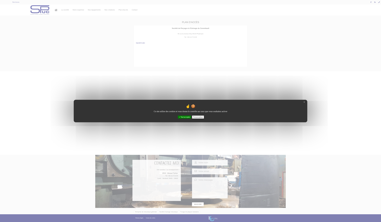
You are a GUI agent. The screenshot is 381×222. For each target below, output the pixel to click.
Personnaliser (198, 117)
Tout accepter (185, 117)
